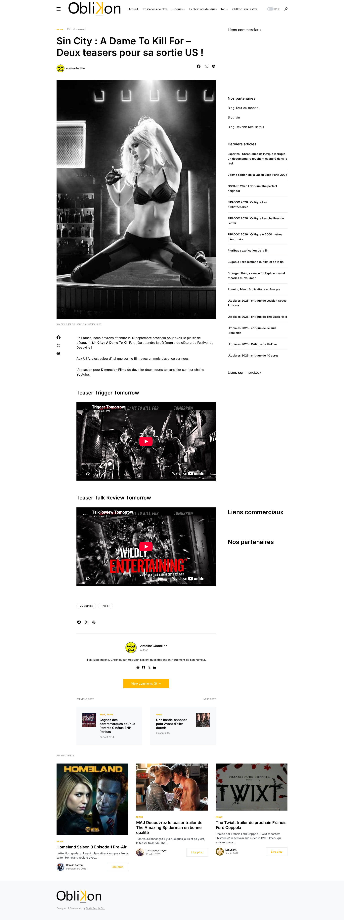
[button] (59, 9)
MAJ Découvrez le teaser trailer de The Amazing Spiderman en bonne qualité (169, 827)
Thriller (105, 605)
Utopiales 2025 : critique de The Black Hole (257, 316)
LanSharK (230, 849)
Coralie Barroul (74, 865)
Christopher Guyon (156, 850)
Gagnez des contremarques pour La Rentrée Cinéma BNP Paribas (117, 726)
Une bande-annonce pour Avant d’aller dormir (171, 724)
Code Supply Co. (95, 908)
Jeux (102, 714)
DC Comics (86, 605)
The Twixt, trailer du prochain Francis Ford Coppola (251, 825)
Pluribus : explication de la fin (248, 250)
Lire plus (117, 867)
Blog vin (234, 117)
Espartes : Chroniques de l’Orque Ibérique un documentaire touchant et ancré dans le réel (257, 158)
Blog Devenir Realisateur (246, 127)
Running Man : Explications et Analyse (254, 289)
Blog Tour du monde (243, 108)
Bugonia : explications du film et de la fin (256, 261)
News (60, 29)
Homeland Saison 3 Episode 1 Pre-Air (92, 847)
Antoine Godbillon (76, 68)
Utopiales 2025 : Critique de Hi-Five (252, 344)
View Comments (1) (144, 683)
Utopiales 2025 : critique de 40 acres (253, 355)
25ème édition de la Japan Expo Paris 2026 (257, 174)
